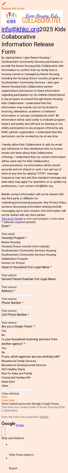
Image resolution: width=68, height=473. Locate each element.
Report (44, 416)
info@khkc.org (20, 29)
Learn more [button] (57, 218)
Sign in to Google (12, 218)
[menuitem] (37, 449)
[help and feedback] (3, 431)
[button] (34, 6)
